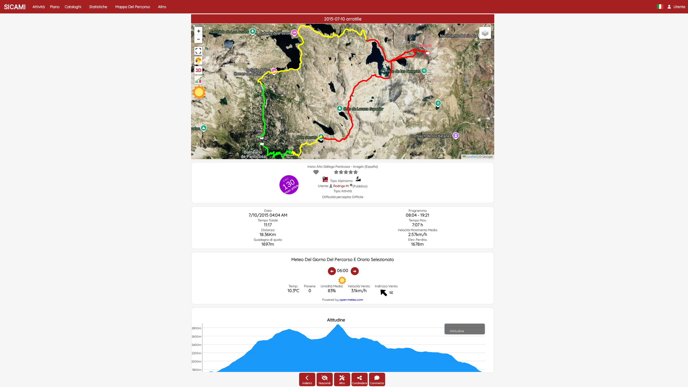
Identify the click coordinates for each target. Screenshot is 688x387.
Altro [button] (162, 6)
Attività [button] (39, 6)
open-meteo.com (351, 300)
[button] (676, 6)
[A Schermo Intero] (198, 51)
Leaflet (471, 157)
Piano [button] (54, 6)
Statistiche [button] (98, 6)
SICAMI (15, 7)
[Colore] (198, 60)
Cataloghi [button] (73, 6)
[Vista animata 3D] (198, 70)
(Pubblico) (360, 186)
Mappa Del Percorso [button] (132, 6)
